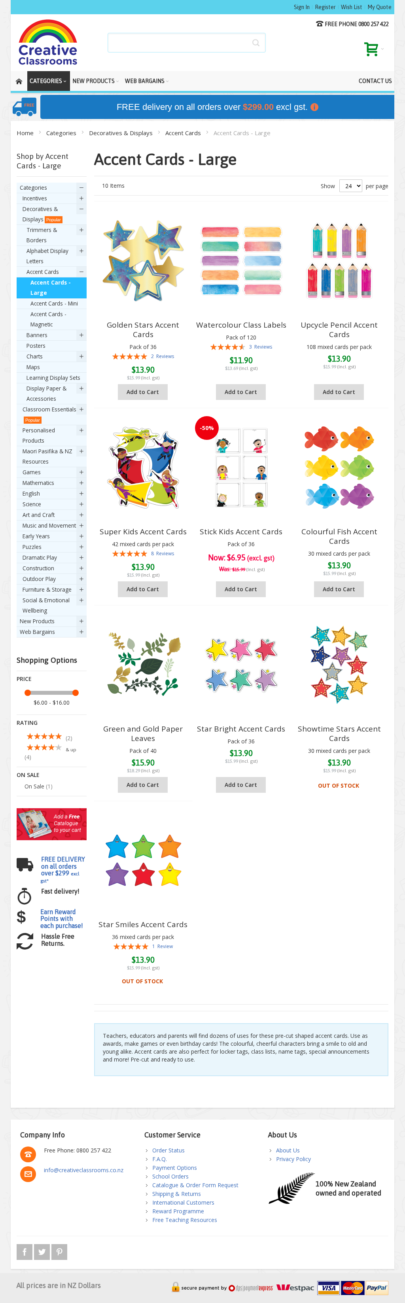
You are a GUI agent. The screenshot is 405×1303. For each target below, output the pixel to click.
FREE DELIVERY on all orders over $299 (62, 869)
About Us (288, 1150)
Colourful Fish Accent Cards (339, 536)
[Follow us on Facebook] (25, 1250)
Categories (62, 133)
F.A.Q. (159, 1159)
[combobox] (187, 43)
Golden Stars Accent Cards (143, 329)
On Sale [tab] (28, 775)
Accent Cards (183, 133)
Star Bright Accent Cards (241, 729)
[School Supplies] (48, 42)
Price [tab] (24, 679)
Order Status (168, 1150)
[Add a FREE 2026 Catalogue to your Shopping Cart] (52, 812)
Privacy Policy (293, 1159)
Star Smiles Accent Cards (142, 924)
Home (26, 133)
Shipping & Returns (176, 1193)
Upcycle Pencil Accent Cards (339, 329)
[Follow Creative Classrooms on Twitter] (42, 1250)
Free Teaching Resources (184, 1220)
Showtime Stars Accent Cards (339, 733)
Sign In (302, 7)
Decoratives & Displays (121, 133)
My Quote (379, 7)
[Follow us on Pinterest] (59, 1250)
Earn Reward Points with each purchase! (61, 918)
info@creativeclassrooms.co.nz (83, 1170)
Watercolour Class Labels (241, 325)
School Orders (170, 1176)
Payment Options (174, 1167)
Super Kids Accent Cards (143, 531)
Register (325, 7)
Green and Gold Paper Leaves (143, 733)
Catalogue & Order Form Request (195, 1185)
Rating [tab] (27, 722)
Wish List (351, 7)
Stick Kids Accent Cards (241, 531)
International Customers (183, 1202)
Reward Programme (178, 1211)
